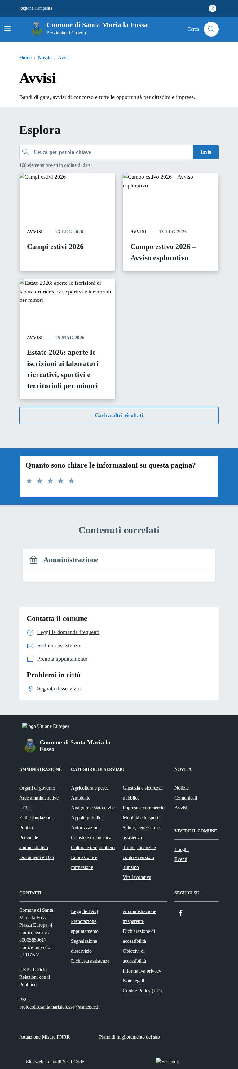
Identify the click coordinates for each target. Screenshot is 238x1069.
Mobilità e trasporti (141, 817)
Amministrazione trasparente (139, 916)
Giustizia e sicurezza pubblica (143, 792)
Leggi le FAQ (84, 911)
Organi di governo (37, 788)
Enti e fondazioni (36, 817)
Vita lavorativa (137, 877)
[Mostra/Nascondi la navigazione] (7, 28)
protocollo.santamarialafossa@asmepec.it (59, 1006)
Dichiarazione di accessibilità (139, 936)
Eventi (180, 859)
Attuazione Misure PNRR (44, 1037)
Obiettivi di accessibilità (134, 956)
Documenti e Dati (36, 857)
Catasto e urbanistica (91, 837)
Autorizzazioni (85, 827)
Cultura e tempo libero (93, 847)
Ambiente (80, 797)
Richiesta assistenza (90, 961)
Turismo (131, 867)
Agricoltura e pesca (90, 788)
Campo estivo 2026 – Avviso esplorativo (163, 252)
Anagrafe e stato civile (93, 807)
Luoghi (181, 849)
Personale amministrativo (33, 842)
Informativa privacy (142, 970)
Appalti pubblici (87, 817)
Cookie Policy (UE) (142, 990)
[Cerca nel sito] (211, 29)
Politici (26, 827)
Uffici (25, 807)
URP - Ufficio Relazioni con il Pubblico (34, 977)
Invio (206, 151)
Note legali (133, 980)
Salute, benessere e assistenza (141, 832)
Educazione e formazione (84, 862)
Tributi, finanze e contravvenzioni (139, 852)
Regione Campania (35, 8)
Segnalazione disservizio (84, 946)
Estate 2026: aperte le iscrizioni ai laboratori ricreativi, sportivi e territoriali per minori (63, 369)
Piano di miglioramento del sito (129, 1037)
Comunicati (185, 797)
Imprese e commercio (144, 807)
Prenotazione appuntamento (85, 926)
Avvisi (180, 807)
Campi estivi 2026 (55, 247)
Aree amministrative (39, 797)
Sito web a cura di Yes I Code (55, 1061)
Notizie (181, 788)
